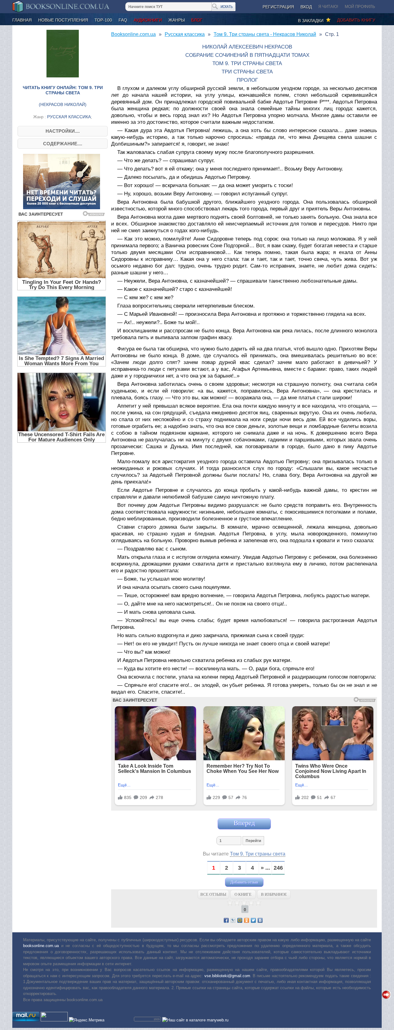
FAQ (123, 20)
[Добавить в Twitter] (253, 920)
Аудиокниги (148, 20)
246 (278, 868)
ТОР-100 (103, 20)
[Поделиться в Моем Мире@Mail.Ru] (239, 920)
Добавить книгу (356, 20)
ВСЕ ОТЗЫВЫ (213, 894)
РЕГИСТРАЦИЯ (278, 6)
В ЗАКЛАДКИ (312, 20)
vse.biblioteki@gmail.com (227, 975)
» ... (265, 868)
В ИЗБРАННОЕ (274, 894)
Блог (197, 20)
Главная (22, 20)
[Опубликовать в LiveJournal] (233, 920)
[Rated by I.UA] (54, 1020)
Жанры (176, 20)
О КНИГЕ (243, 894)
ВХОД (306, 6)
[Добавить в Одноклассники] (246, 920)
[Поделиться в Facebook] (226, 920)
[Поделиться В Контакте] (260, 920)
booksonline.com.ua (41, 945)
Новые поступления (63, 20)
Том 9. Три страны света (257, 853)
